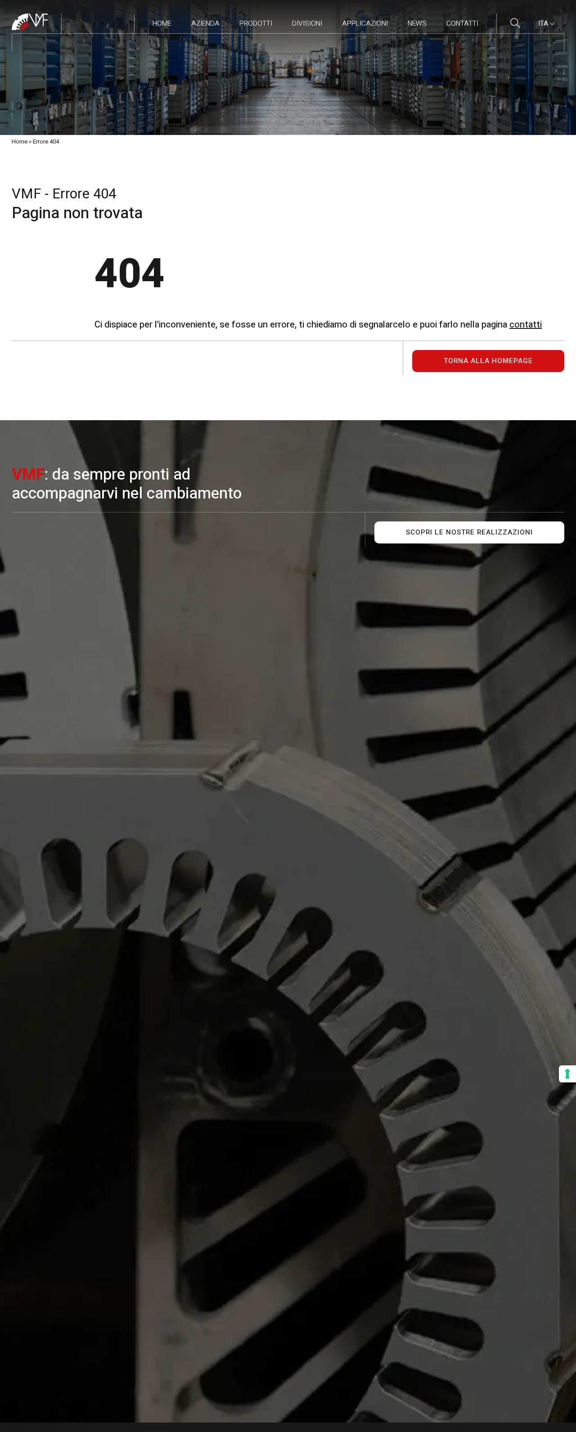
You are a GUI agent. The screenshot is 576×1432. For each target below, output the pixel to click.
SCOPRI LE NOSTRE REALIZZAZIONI (469, 532)
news (417, 23)
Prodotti (255, 23)
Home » (22, 141)
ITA (544, 23)
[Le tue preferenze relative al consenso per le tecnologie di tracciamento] (567, 1073)
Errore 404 (46, 141)
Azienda (205, 23)
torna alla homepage (488, 361)
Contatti (462, 23)
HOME (162, 23)
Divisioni (307, 23)
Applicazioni (365, 23)
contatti (525, 324)
